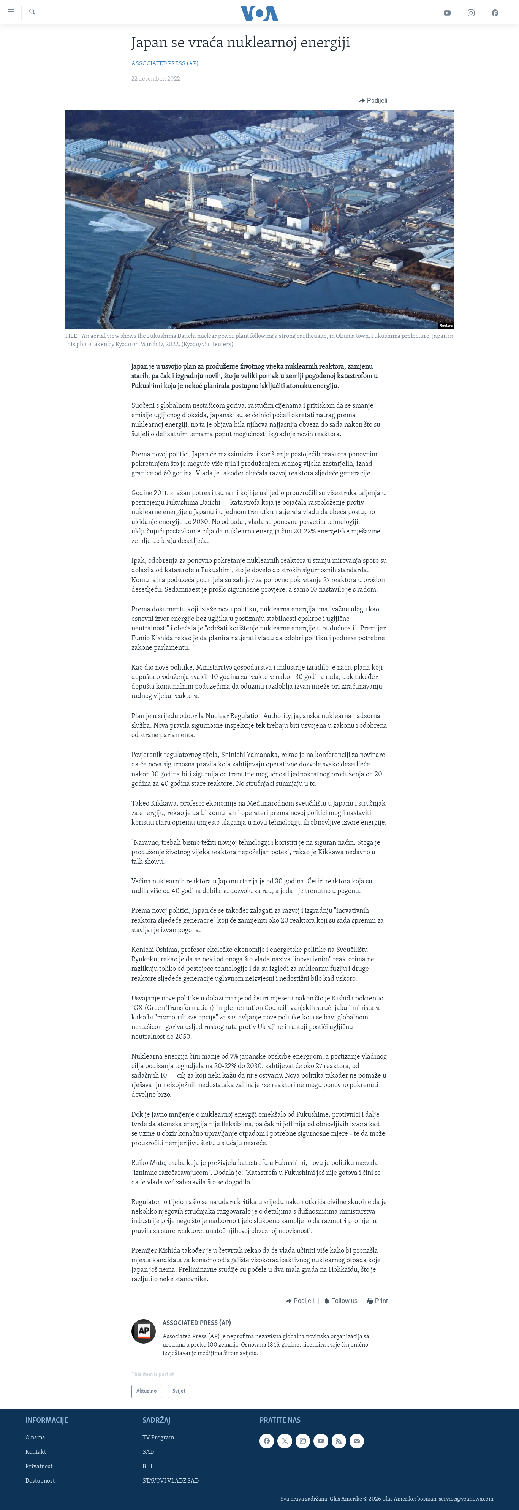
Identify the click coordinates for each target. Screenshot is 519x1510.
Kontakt (35, 1453)
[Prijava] (357, 1441)
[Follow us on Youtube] (320, 1441)
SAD (148, 1453)
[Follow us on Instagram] (303, 1441)
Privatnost (38, 1467)
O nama (35, 1438)
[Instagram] (471, 13)
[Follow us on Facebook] (267, 1441)
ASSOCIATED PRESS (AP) (165, 64)
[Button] (373, 101)
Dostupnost (40, 1481)
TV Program (158, 1438)
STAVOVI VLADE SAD (170, 1481)
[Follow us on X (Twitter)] (284, 1441)
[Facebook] (495, 13)
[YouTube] (447, 13)
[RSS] (339, 1441)
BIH (147, 1467)
